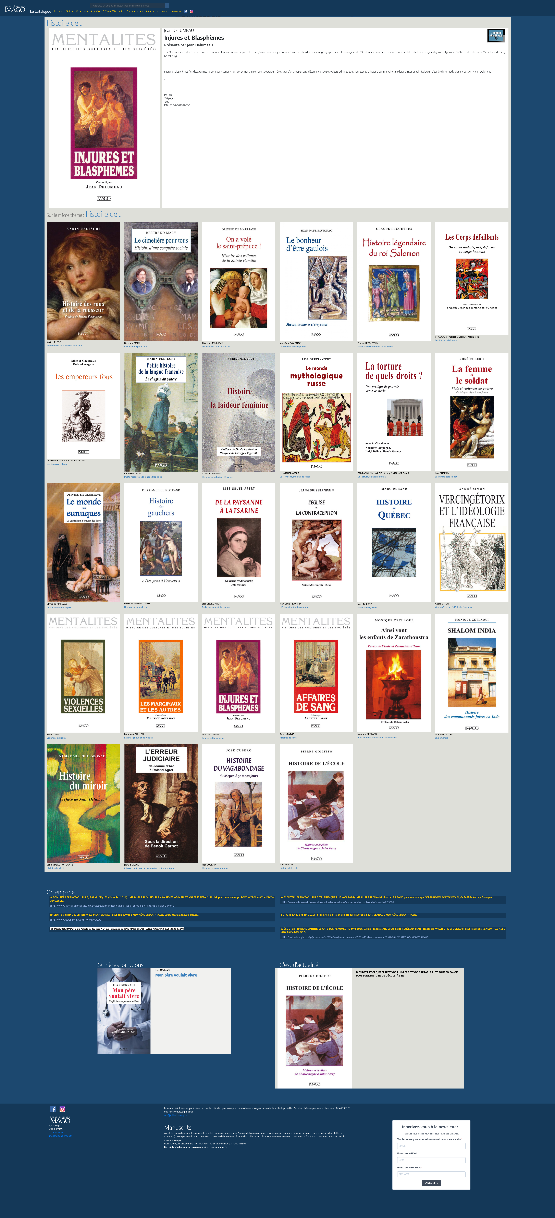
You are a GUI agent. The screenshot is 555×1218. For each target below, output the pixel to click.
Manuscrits (162, 11)
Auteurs (150, 11)
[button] (41, 11)
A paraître (95, 11)
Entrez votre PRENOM (409, 1167)
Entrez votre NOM (407, 1153)
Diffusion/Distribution (113, 11)
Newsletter (175, 11)
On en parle (82, 11)
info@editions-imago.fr (60, 1135)
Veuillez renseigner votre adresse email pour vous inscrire (429, 1139)
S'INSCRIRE (431, 1183)
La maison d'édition (64, 11)
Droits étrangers (135, 11)
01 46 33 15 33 (56, 1132)
